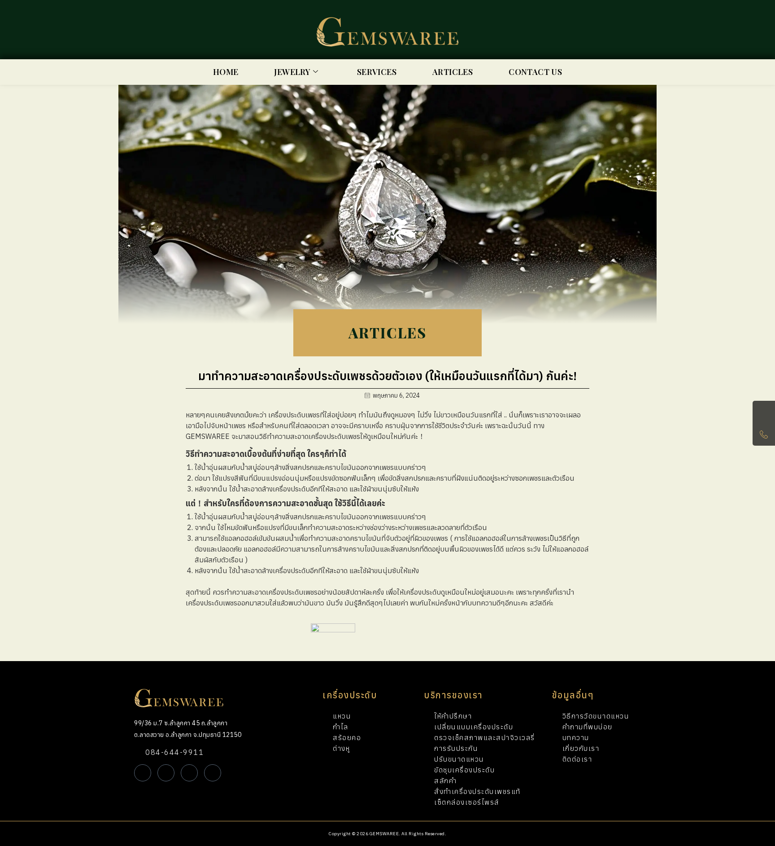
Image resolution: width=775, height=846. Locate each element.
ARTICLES (452, 71)
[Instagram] (189, 772)
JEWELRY (292, 71)
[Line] (142, 772)
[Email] (212, 772)
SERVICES (376, 71)
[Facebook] (165, 772)
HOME (226, 71)
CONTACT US (535, 71)
